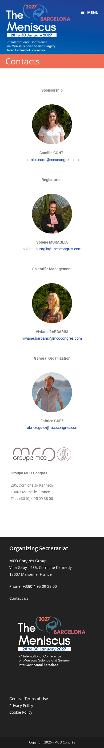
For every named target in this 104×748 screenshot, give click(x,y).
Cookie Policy (20, 712)
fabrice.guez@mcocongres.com (52, 427)
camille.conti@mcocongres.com (52, 160)
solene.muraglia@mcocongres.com (52, 249)
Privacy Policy (21, 705)
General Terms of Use (28, 698)
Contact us (18, 598)
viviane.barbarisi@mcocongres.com (52, 338)
